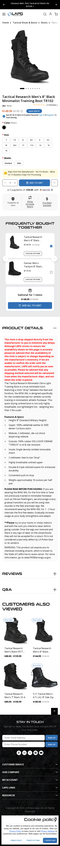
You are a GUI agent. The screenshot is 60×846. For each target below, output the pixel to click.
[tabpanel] (30, 57)
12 (40, 145)
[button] (30, 189)
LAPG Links (8, 787)
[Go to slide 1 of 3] (56, 4)
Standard (8, 163)
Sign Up (51, 737)
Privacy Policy (15, 831)
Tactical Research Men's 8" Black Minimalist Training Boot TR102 (34, 238)
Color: (9, 122)
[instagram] (24, 753)
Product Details (22, 328)
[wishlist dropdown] (54, 182)
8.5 (31, 140)
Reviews (12, 574)
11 (23, 145)
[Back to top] (54, 711)
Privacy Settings (48, 831)
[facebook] (19, 753)
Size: (5, 134)
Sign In (41, 115)
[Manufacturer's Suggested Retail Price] (22, 111)
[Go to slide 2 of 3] (4, 4)
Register (50, 115)
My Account (10, 779)
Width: (6, 158)
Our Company (10, 772)
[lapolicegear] (15, 14)
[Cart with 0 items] (56, 14)
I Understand (50, 840)
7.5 (14, 140)
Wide (19, 163)
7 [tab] (37, 88)
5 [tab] (32, 88)
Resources (8, 795)
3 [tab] (28, 88)
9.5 (48, 140)
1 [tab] (22, 88)
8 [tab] (39, 88)
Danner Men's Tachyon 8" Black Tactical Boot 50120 (34, 265)
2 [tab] (26, 88)
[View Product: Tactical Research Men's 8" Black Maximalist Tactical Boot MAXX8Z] (44, 630)
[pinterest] (35, 753)
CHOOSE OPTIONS (33, 253)
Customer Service (13, 764)
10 (6, 145)
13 (49, 145)
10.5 (14, 145)
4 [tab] (30, 88)
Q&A (7, 590)
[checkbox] (51, 246)
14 (6, 150)
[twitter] (30, 753)
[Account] (50, 14)
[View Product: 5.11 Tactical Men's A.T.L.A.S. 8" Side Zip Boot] (44, 676)
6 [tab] (35, 88)
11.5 (31, 145)
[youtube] (41, 753)
